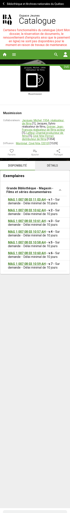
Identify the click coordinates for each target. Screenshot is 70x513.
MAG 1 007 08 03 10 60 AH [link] (27, 253)
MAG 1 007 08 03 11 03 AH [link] (27, 199)
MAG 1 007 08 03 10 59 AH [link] (27, 264)
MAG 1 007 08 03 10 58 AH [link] (27, 242)
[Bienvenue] (29, 19)
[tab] (17, 165)
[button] (35, 190)
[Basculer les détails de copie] (60, 190)
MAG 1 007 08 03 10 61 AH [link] (27, 221)
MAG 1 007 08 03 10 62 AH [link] (27, 210)
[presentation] (35, 85)
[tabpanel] (35, 222)
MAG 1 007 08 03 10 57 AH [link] (27, 232)
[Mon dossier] (65, 54)
